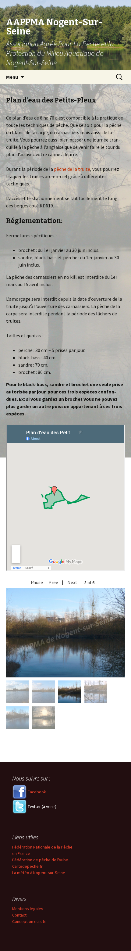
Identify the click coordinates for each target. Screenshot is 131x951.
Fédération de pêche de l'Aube (40, 860)
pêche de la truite (72, 169)
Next (72, 582)
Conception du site (29, 921)
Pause (37, 582)
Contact (19, 915)
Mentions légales (27, 908)
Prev (53, 582)
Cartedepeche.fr (27, 866)
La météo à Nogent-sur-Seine (38, 872)
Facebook (36, 792)
